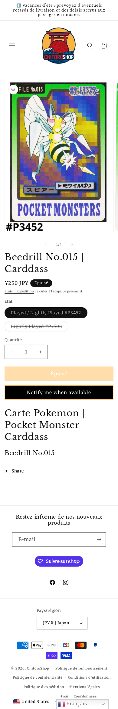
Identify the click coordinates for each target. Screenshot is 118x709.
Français (76, 703)
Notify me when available (59, 392)
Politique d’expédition (44, 687)
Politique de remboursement (81, 668)
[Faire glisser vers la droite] (72, 244)
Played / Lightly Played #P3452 (49, 314)
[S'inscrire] (99, 539)
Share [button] (17, 471)
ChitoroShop (38, 668)
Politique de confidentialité (38, 677)
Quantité (13, 340)
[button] (12, 45)
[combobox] (31, 701)
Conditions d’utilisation (89, 677)
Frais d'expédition (19, 291)
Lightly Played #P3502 (39, 327)
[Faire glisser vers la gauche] (45, 244)
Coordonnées (85, 696)
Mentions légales (84, 687)
